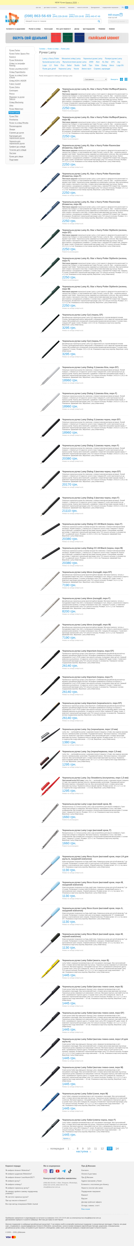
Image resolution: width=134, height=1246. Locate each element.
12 (102, 1148)
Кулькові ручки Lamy (51, 62)
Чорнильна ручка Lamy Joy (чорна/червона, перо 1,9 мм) (91, 751)
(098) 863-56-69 (37, 16)
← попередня (55, 1148)
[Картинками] (121, 79)
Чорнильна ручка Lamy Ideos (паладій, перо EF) (87, 572)
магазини (71, 7)
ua (126, 7)
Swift (84, 65)
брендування (95, 7)
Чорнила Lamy (64, 69)
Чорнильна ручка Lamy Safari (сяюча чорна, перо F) (89, 1120)
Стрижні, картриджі (102, 69)
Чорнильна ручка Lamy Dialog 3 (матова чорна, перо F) (90, 498)
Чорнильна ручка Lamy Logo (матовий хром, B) (86, 804)
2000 (91, 62)
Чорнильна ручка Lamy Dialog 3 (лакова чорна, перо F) (90, 445)
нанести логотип (82, 7)
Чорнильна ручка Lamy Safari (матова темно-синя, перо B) (92, 987)
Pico (62, 65)
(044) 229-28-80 (60, 1218)
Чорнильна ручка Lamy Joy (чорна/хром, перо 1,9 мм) (90, 729)
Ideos (111, 65)
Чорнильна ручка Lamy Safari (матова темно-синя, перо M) (92, 1067)
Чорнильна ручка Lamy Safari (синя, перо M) (85, 1094)
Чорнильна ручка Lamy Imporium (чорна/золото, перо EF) (92, 703)
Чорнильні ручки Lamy (92, 58)
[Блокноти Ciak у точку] (67, 38)
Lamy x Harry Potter (51, 58)
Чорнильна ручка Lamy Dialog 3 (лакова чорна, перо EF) (91, 419)
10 (88, 1148)
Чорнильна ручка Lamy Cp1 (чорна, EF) (82, 315)
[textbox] (61, 21)
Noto (56, 65)
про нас (38, 7)
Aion (98, 62)
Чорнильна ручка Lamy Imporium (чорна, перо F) (87, 677)
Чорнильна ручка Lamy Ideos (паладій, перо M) (86, 625)
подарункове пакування (110, 7)
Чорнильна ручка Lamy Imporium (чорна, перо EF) (88, 651)
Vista (97, 65)
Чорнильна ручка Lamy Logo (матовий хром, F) (86, 830)
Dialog (104, 65)
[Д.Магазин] (12, 19)
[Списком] (126, 79)
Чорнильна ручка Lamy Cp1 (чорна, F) (81, 341)
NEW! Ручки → (67, 2)
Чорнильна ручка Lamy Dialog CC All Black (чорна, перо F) (92, 524)
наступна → (84, 1151)
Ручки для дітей (49, 69)
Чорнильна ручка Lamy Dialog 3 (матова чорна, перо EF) (91, 471)
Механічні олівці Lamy (71, 58)
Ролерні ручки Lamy (113, 58)
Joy (118, 62)
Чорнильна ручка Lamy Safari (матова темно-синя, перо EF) (93, 1013)
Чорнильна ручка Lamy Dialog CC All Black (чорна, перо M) (92, 548)
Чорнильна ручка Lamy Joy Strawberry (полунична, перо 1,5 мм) (95, 778)
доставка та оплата (50, 7)
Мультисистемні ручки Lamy (74, 62)
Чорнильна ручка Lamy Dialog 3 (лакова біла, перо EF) (90, 367)
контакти (62, 7)
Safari (69, 65)
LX (50, 65)
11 (95, 1148)
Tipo (90, 65)
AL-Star (105, 62)
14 (117, 1148)
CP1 (113, 62)
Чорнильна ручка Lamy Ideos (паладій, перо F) (86, 598)
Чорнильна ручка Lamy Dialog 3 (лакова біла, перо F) (89, 393)
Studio (77, 65)
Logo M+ (120, 65)
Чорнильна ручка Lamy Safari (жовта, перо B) (85, 960)
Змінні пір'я (86, 69)
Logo (45, 65)
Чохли (76, 69)
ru (123, 7)
